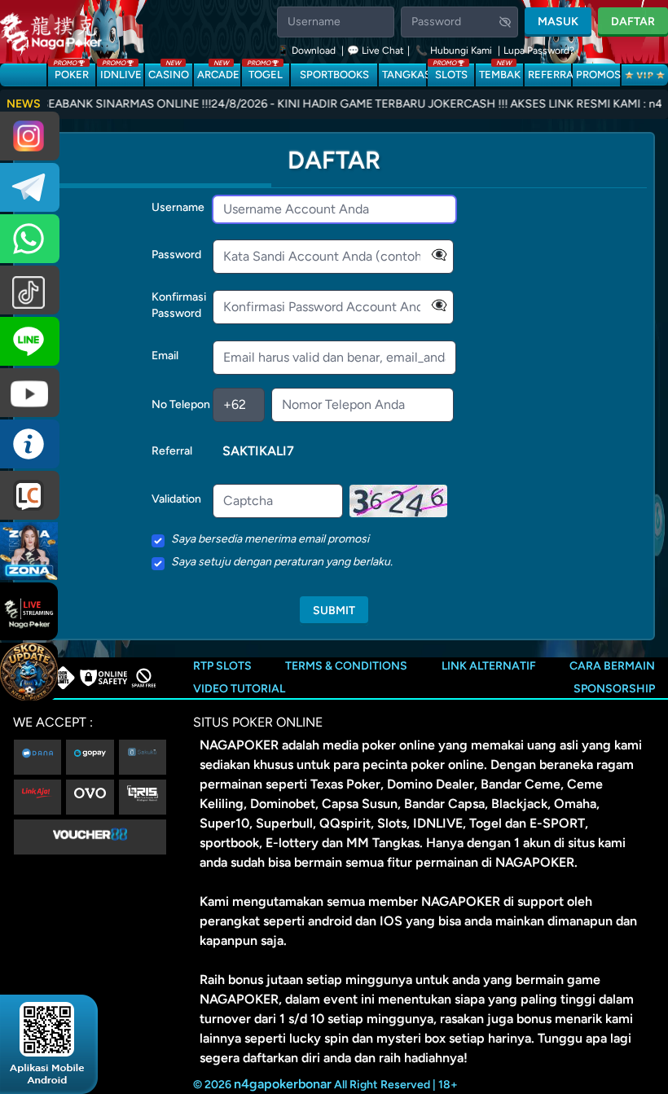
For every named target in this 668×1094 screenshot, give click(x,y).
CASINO (168, 72)
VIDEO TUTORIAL (239, 689)
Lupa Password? (538, 50)
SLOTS (450, 72)
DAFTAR (633, 22)
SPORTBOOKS (334, 74)
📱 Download (307, 50)
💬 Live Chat (375, 50)
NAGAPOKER (239, 745)
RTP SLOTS (222, 666)
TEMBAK (500, 72)
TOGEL (265, 72)
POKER (71, 72)
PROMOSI (597, 74)
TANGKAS (403, 74)
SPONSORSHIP (614, 689)
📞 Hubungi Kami (453, 50)
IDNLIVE (121, 72)
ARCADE (218, 72)
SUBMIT (334, 610)
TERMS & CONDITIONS (346, 666)
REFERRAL (549, 74)
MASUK (558, 22)
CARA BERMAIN (612, 666)
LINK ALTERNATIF (489, 666)
